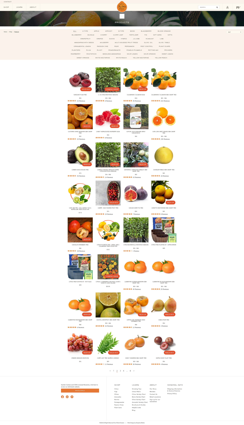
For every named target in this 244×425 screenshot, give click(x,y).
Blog (133, 410)
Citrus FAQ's (136, 391)
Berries (116, 399)
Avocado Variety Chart (140, 402)
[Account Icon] (227, 7)
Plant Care (118, 407)
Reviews (152, 391)
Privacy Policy (172, 393)
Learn (19, 7)
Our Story (153, 389)
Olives (116, 394)
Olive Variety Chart (138, 399)
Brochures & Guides (139, 405)
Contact (8, 2)
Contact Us (153, 394)
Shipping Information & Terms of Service (174, 390)
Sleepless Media (140, 422)
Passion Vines (119, 405)
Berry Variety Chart (138, 397)
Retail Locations (155, 397)
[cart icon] (238, 7)
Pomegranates (119, 402)
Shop (6, 7)
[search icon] (217, 7)
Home (5, 31)
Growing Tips (136, 389)
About (33, 7)
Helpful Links (136, 407)
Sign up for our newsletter (155, 400)
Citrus (116, 389)
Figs (115, 391)
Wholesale (80, 390)
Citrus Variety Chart (139, 394)
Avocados (117, 397)
